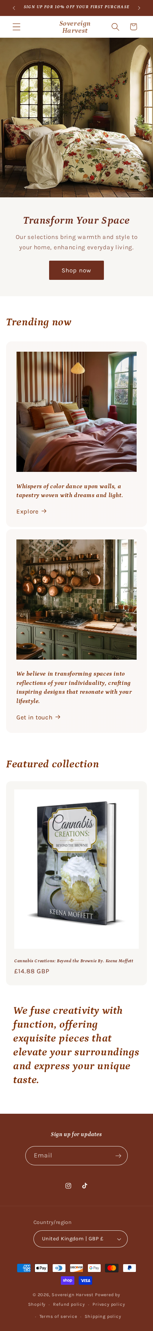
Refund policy (69, 1304)
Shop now (76, 270)
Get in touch (34, 717)
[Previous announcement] (14, 8)
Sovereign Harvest (73, 1294)
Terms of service (58, 1316)
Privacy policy (109, 1304)
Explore (27, 511)
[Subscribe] (119, 1155)
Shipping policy (103, 1316)
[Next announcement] (139, 8)
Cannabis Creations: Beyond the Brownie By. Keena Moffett (73, 961)
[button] (16, 27)
